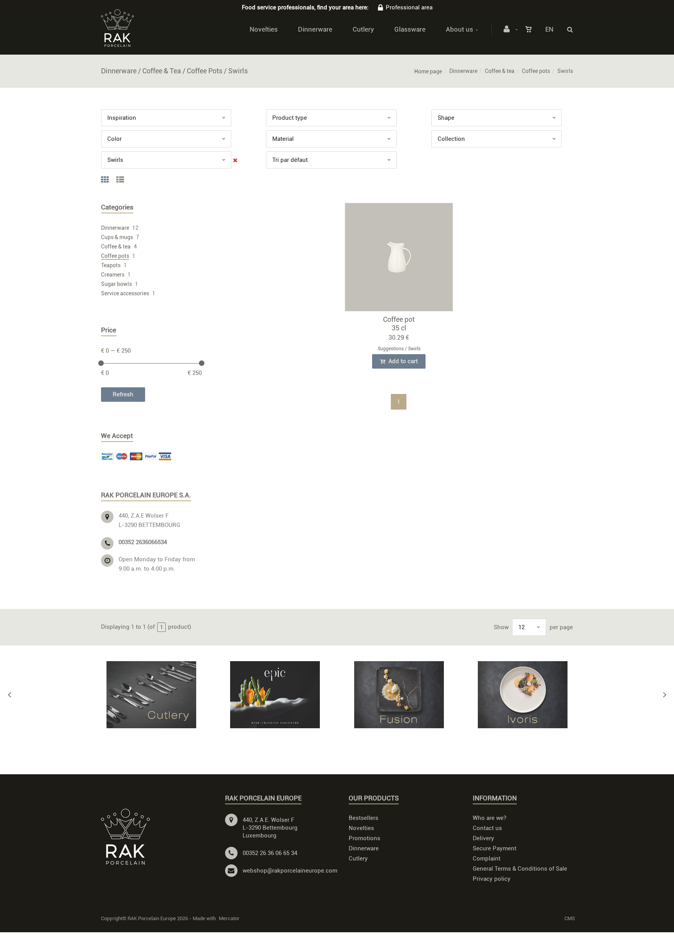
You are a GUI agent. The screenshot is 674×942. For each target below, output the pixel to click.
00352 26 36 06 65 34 (270, 853)
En (549, 29)
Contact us (487, 828)
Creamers (112, 274)
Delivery (483, 838)
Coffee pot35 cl (399, 323)
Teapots (111, 265)
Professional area (409, 7)
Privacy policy (492, 878)
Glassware (410, 29)
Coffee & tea (499, 71)
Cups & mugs (117, 237)
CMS (569, 918)
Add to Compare (402, 258)
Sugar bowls (116, 284)
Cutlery (363, 29)
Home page (428, 71)
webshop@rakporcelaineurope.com (290, 870)
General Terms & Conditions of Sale (520, 868)
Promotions (364, 838)
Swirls (414, 348)
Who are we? (489, 817)
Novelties (264, 29)
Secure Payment (494, 848)
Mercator (229, 918)
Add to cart (402, 361)
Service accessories (125, 293)
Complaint (486, 858)
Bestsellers (363, 817)
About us (459, 29)
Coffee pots (536, 71)
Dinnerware (315, 29)
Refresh (123, 394)
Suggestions (391, 348)
